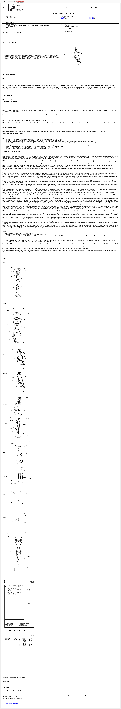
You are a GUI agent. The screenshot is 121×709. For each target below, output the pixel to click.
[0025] (17, 703)
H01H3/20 (62, 17)
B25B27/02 (91, 18)
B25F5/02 (62, 18)
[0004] (14, 703)
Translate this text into (4, 1)
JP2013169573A (9, 703)
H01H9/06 (91, 17)
